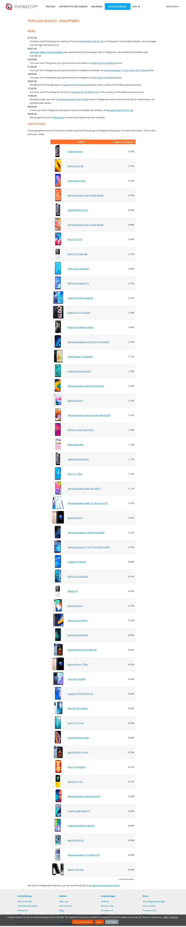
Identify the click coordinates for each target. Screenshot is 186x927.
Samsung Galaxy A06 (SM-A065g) (46, 52)
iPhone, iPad (107, 905)
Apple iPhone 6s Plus (78, 459)
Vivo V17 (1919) (75, 723)
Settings (112, 921)
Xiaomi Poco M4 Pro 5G (121, 110)
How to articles (24, 901)
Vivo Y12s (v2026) (76, 766)
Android (105, 901)
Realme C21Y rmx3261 (79, 312)
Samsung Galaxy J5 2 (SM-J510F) (84, 854)
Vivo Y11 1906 (75, 473)
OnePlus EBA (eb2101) (79, 810)
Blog (61, 910)
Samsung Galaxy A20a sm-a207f (84, 796)
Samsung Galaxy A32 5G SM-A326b (85, 195)
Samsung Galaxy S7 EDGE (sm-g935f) (86, 532)
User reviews (65, 905)
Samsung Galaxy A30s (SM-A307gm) (86, 385)
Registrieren (118, 6)
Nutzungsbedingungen (154, 901)
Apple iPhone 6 (75, 151)
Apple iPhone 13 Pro (78, 752)
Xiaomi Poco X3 (75, 166)
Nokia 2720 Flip (75, 869)
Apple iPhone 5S (76, 840)
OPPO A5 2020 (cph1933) (80, 429)
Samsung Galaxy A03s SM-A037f (84, 488)
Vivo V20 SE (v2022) (77, 708)
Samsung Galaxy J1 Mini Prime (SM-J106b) (89, 547)
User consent (149, 905)
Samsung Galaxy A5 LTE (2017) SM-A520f (88, 341)
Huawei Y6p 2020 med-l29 (81, 825)
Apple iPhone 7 (75, 517)
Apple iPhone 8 (75, 400)
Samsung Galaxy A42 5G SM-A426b (85, 224)
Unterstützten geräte (73, 6)
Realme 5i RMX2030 (78, 635)
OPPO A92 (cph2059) (78, 268)
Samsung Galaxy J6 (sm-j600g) (73, 99)
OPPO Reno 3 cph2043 (103, 77)
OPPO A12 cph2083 (78, 576)
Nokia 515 (73, 591)
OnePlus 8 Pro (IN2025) (103, 63)
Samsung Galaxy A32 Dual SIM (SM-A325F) (89, 415)
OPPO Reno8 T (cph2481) (80, 356)
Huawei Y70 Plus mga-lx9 (80, 297)
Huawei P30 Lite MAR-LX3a (85, 92)
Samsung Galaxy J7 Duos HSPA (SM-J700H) (125, 70)
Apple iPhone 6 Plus (78, 210)
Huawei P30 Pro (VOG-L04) (75, 84)
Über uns (63, 901)
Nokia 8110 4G (75, 781)
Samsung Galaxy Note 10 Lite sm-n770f (87, 503)
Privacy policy (150, 910)
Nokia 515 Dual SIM (77, 254)
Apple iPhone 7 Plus (78, 664)
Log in (136, 6)
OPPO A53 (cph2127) (78, 283)
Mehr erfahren (171, 917)
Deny (99, 921)
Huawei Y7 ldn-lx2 (77, 561)
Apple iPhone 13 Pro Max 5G (82, 649)
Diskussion (22, 910)
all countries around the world (104, 885)
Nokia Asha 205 (75, 444)
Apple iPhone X (75, 605)
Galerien (96, 6)
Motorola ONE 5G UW (93, 41)
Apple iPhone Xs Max (78, 737)
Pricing (50, 6)
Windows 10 (107, 910)
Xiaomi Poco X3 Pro (77, 620)
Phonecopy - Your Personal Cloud (22, 6)
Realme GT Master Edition (80, 327)
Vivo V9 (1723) (75, 239)
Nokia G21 (59, 117)
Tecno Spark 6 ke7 (77, 180)
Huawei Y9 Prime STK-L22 (80, 693)
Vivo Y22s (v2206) (76, 679)
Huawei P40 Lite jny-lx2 (79, 371)
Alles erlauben (83, 921)
